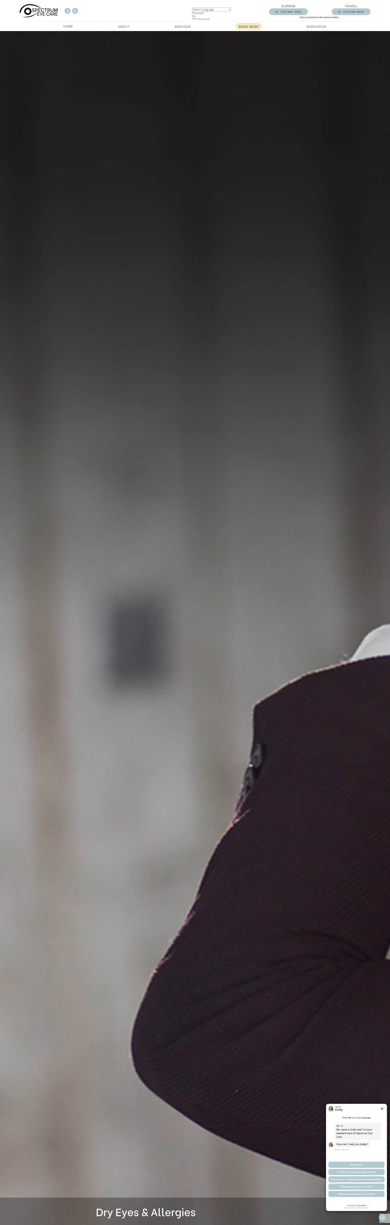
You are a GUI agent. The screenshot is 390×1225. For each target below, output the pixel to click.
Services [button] (183, 26)
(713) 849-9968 (290, 11)
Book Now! (249, 26)
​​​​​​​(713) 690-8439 (353, 11)
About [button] (124, 26)
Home (68, 26)
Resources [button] (317, 26)
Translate (204, 19)
